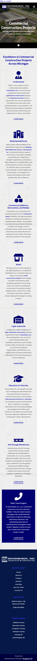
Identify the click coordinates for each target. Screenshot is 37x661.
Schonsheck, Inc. (12, 90)
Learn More (18, 119)
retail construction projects (17, 277)
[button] (34, 7)
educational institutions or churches (18, 399)
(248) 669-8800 (18, 607)
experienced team (17, 98)
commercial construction (15, 95)
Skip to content (5, 1)
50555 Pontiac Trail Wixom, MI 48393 (18, 602)
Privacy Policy (18, 656)
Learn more (18, 242)
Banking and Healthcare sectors (18, 148)
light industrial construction (15, 332)
